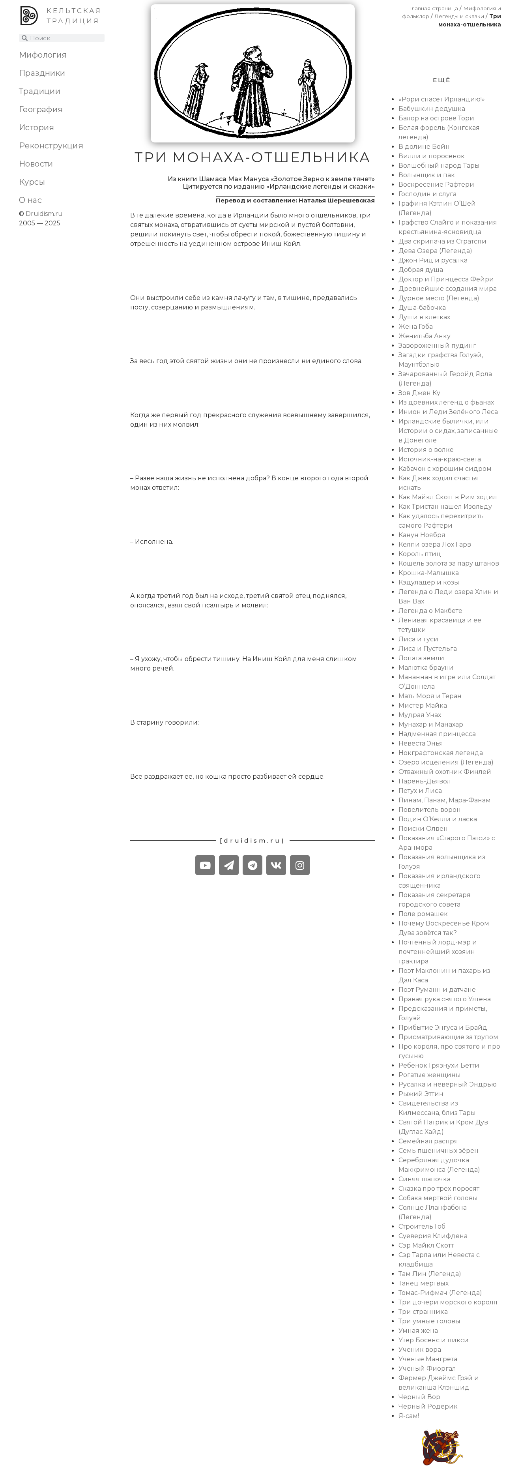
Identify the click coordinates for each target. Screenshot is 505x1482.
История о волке (426, 449)
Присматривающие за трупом (448, 1037)
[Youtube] (205, 865)
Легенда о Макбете (430, 611)
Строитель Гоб (421, 1226)
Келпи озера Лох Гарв (434, 544)
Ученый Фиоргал (427, 1368)
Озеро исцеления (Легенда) (446, 762)
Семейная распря (428, 1141)
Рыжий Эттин (420, 1094)
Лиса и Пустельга (427, 648)
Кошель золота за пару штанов (448, 563)
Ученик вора (419, 1349)
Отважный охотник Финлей (444, 772)
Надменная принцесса (437, 734)
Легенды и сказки (459, 16)
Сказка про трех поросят (438, 1188)
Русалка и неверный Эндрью (447, 1084)
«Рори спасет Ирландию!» (441, 99)
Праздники (42, 73)
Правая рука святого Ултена (444, 999)
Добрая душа (420, 270)
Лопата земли (421, 658)
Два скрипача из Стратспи (442, 241)
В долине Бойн (424, 146)
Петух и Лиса (420, 790)
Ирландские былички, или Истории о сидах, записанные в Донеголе (448, 431)
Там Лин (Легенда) (429, 1274)
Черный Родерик (428, 1406)
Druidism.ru (44, 213)
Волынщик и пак (426, 175)
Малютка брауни (426, 667)
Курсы (32, 182)
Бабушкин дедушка (431, 108)
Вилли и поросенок (431, 156)
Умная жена (418, 1330)
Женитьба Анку (424, 336)
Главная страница (433, 8)
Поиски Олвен (423, 828)
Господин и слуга (427, 194)
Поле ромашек (423, 914)
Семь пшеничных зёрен (438, 1150)
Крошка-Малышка (428, 573)
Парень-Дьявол (424, 781)
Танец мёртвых (423, 1283)
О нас (30, 200)
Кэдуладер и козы (428, 582)
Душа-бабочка (422, 307)
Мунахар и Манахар (430, 724)
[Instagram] (300, 865)
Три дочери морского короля (448, 1302)
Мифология (43, 55)
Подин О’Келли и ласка (437, 819)
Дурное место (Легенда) (438, 298)
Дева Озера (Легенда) (435, 251)
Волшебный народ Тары (439, 165)
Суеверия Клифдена (433, 1236)
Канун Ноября (421, 535)
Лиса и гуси (418, 639)
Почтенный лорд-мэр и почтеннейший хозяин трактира (437, 952)
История (36, 127)
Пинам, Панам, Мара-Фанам (444, 800)
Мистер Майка (422, 705)
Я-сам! (408, 1416)
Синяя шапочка (424, 1179)
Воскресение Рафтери (436, 184)
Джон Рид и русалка (433, 260)
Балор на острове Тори (436, 118)
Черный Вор (419, 1397)
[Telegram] (252, 865)
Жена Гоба (415, 326)
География (41, 109)
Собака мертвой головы (438, 1198)
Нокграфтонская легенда (440, 753)
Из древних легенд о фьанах (446, 402)
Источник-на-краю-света (439, 459)
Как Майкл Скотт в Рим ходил (447, 497)
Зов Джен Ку (419, 393)
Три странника (423, 1311)
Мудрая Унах (419, 715)
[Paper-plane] (229, 865)
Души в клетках (424, 317)
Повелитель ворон (429, 809)
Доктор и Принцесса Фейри (446, 279)
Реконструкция (51, 145)
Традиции (39, 91)
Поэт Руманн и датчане (437, 989)
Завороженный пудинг (437, 345)
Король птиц (419, 554)
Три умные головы (429, 1321)
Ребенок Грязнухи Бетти (438, 1065)
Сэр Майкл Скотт (426, 1245)
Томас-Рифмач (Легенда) (440, 1293)
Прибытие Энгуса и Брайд (442, 1027)
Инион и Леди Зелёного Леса (448, 412)
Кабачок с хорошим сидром (445, 468)
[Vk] (276, 865)
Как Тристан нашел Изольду (445, 506)
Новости (36, 164)
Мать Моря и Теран (430, 696)
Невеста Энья (420, 743)
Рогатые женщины (429, 1075)
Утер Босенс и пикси (433, 1340)
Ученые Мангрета (427, 1359)
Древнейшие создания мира (447, 288)
